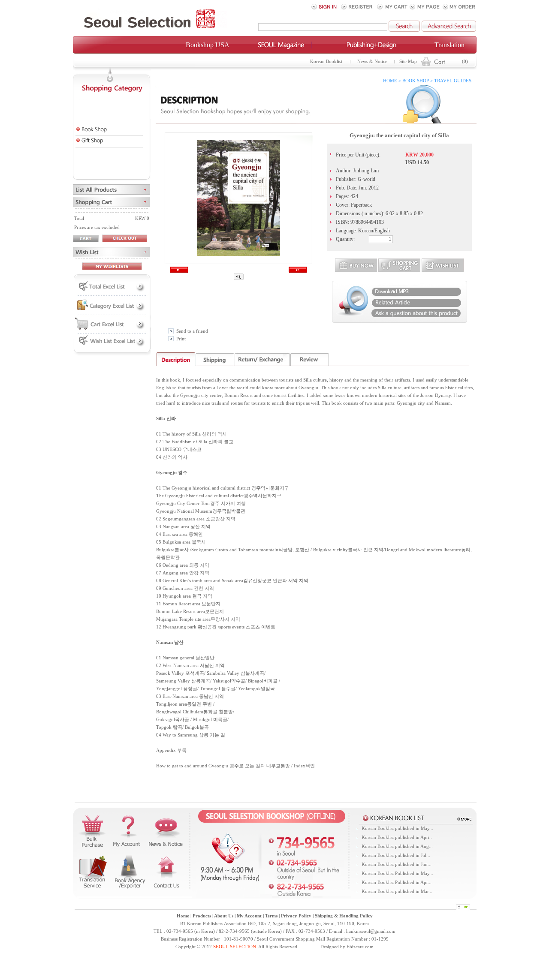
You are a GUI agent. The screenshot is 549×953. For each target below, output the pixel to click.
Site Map (408, 61)
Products (202, 916)
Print (181, 339)
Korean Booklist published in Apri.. (397, 837)
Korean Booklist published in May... (397, 828)
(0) (465, 61)
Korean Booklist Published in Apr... (396, 882)
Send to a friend (192, 331)
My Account (249, 916)
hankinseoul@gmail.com (370, 931)
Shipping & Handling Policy (344, 916)
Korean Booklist (326, 61)
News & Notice (372, 61)
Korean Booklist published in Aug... (397, 846)
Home (183, 916)
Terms (271, 916)
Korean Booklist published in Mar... (397, 891)
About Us (223, 916)
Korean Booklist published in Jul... (396, 855)
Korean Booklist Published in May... (397, 873)
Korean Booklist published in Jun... (396, 864)
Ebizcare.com (360, 946)
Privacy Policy (296, 916)
